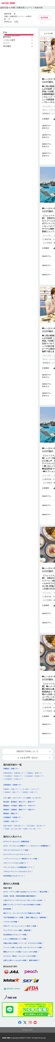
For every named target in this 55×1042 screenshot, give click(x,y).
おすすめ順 (48, 33)
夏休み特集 (43, 892)
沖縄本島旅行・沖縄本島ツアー (14, 773)
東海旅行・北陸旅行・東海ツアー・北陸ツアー (19, 810)
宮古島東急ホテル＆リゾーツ (13, 876)
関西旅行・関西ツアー (11, 813)
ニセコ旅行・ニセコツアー (30, 789)
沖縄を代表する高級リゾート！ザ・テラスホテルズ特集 (22, 943)
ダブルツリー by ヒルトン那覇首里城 (16, 841)
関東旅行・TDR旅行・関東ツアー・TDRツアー (19, 806)
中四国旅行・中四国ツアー (12, 817)
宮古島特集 (7, 909)
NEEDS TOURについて (27, 751)
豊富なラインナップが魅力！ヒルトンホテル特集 (20, 952)
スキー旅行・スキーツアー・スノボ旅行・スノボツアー (22, 798)
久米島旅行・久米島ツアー (14, 779)
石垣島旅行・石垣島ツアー (14, 776)
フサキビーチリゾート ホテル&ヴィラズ (17, 871)
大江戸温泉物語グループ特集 (13, 917)
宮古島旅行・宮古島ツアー (35, 776)
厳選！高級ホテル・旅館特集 (36, 917)
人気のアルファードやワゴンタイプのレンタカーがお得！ (23, 900)
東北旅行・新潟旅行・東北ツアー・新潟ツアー (19, 802)
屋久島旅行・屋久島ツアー (36, 826)
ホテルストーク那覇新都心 (39, 846)
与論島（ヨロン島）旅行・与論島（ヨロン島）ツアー (23, 829)
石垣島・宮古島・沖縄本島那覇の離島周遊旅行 (19, 896)
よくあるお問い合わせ (27, 758)
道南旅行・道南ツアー (12, 792)
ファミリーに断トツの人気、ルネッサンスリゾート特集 (22, 947)
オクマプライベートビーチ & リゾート (16, 854)
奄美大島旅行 (33, 960)
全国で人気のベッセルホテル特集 (14, 960)
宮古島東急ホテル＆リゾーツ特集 (14, 935)
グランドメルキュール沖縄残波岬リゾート (17, 867)
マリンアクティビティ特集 (12, 930)
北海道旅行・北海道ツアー (12, 785)
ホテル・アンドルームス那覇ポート (15, 846)
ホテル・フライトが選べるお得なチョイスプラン (20, 892)
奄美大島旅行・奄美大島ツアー (14, 826)
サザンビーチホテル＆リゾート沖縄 (15, 850)
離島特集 (27, 930)
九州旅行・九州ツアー (11, 821)
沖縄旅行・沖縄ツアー (11, 769)
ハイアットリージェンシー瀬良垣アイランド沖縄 (20, 859)
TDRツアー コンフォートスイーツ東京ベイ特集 (19, 926)
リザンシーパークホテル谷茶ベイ (14, 863)
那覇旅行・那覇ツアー (35, 773)
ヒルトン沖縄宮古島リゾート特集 (14, 939)
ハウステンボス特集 (10, 922)
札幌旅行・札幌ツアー (11, 789)
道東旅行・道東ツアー (30, 792)
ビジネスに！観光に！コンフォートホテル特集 (19, 956)
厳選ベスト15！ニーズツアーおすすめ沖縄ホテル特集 (21, 905)
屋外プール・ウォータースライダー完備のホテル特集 (21, 913)
